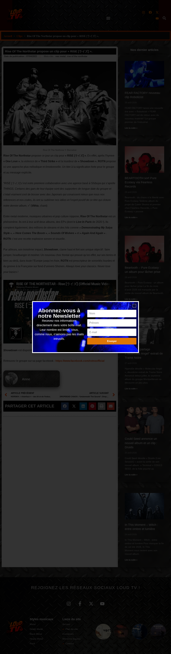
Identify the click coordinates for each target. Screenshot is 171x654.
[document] (85, 327)
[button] (134, 305)
